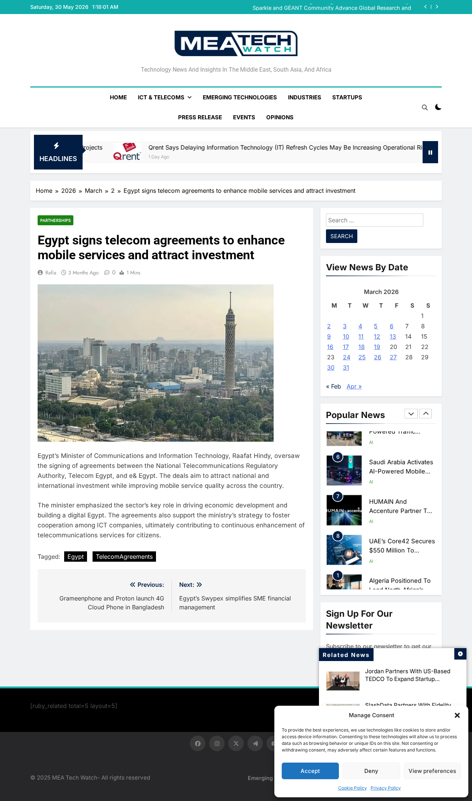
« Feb (333, 386)
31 (346, 367)
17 (346, 346)
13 (393, 336)
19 (377, 346)
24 (346, 357)
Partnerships (55, 220)
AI (371, 462)
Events (244, 117)
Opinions (280, 117)
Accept (310, 770)
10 (346, 336)
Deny (371, 770)
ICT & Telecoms (161, 97)
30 (330, 367)
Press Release (200, 117)
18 (361, 346)
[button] (457, 715)
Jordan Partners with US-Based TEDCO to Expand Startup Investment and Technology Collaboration (407, 683)
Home (118, 97)
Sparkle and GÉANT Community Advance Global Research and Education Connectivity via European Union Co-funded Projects (329, 7)
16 (330, 346)
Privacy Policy (386, 788)
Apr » (354, 386)
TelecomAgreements (124, 556)
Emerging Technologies (240, 97)
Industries (304, 97)
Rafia (50, 272)
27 (393, 357)
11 (361, 336)
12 (377, 336)
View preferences (432, 770)
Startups (347, 97)
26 (377, 357)
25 (362, 357)
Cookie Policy (352, 788)
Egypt (75, 556)
